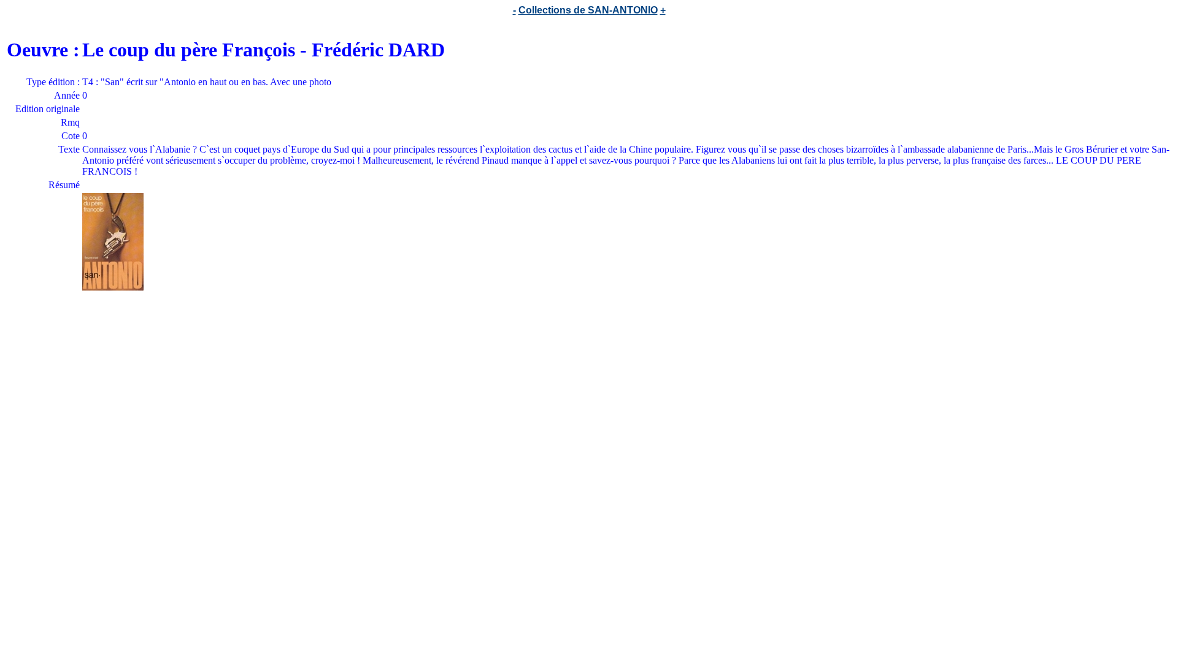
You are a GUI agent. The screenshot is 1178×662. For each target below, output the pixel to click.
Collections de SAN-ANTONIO (588, 10)
